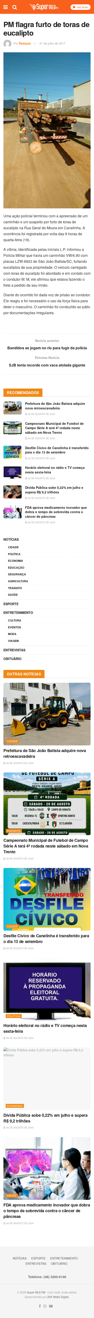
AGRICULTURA (18, 581)
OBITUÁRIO (12, 658)
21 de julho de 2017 (52, 43)
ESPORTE (10, 604)
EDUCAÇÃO (16, 567)
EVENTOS (14, 627)
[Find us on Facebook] (40, 1306)
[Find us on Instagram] (45, 1306)
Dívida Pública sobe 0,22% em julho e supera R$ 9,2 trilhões (54, 489)
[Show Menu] (5, 7)
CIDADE (13, 547)
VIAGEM (13, 641)
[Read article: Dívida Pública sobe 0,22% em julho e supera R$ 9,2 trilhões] (12, 491)
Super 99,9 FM (36, 1292)
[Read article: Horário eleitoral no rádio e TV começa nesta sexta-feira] (12, 472)
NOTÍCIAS (11, 539)
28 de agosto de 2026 (41, 414)
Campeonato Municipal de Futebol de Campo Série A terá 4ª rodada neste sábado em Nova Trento (54, 428)
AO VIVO (82, 7)
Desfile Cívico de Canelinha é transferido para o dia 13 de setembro (57, 450)
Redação (25, 43)
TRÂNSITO (15, 588)
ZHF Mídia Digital (58, 1297)
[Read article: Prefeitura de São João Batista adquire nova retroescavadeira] (12, 407)
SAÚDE (13, 595)
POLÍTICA (14, 554)
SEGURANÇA (17, 574)
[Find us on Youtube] (51, 1306)
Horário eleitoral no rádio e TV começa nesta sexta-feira (55, 469)
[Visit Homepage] (43, 7)
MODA (12, 634)
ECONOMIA (15, 561)
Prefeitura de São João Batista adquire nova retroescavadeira (55, 405)
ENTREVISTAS (14, 650)
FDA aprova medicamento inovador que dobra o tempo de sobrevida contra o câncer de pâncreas (56, 512)
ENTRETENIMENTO (18, 612)
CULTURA (14, 620)
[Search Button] (14, 7)
